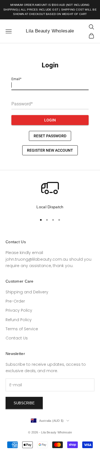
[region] (50, 194)
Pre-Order (15, 301)
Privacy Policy (19, 310)
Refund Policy (19, 320)
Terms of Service (22, 329)
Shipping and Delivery (27, 292)
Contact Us (17, 338)
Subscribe (24, 403)
